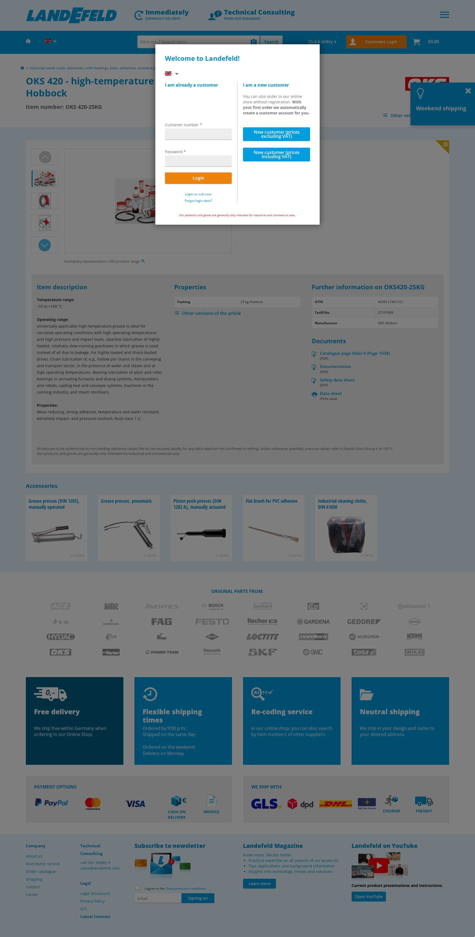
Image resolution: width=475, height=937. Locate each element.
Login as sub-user (198, 194)
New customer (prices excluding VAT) (277, 134)
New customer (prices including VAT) (277, 154)
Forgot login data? (198, 201)
